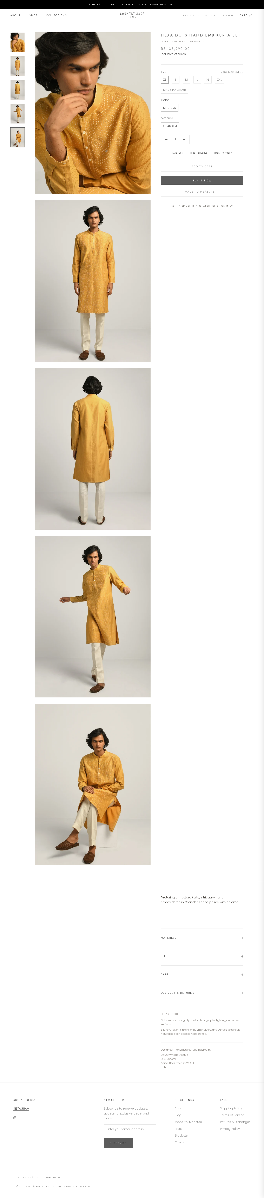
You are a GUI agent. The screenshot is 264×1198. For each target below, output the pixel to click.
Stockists (181, 1135)
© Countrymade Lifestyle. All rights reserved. (53, 1186)
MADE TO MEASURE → (202, 192)
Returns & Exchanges (235, 1122)
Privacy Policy (230, 1129)
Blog (178, 1115)
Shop (33, 15)
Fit (163, 956)
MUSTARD (169, 108)
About (15, 15)
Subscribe (118, 1143)
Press (179, 1129)
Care (165, 974)
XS (164, 80)
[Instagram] (14, 1117)
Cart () (247, 15)
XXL (219, 80)
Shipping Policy (231, 1108)
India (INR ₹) (25, 1177)
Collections (56, 15)
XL (207, 80)
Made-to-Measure (188, 1122)
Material (168, 938)
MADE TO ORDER (174, 90)
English (189, 15)
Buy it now (202, 180)
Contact (181, 1142)
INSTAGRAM (21, 1108)
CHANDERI (170, 126)
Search (228, 15)
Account (210, 15)
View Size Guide (232, 72)
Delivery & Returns (177, 993)
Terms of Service (232, 1115)
